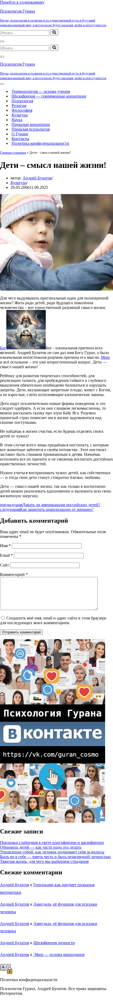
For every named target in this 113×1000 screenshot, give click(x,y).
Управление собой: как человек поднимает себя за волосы (52, 852)
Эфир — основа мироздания (58, 954)
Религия (19, 105)
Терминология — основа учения (41, 91)
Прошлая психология (31, 129)
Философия (22, 110)
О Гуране (20, 134)
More (105, 357)
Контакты (20, 138)
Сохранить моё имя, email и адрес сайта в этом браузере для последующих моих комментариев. (53, 620)
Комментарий (14, 574)
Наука (17, 119)
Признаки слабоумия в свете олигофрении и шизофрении (52, 842)
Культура (20, 115)
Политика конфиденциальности (40, 143)
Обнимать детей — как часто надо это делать (40, 847)
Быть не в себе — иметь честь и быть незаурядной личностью (55, 856)
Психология (22, 101)
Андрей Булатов (37, 178)
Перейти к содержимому (22, 2)
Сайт (4, 565)
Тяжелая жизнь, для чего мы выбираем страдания (44, 861)
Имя (5, 545)
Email (6, 555)
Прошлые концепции (31, 124)
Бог (3, 348)
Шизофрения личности (54, 942)
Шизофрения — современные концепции (49, 96)
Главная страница (13, 152)
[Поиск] (54, 32)
